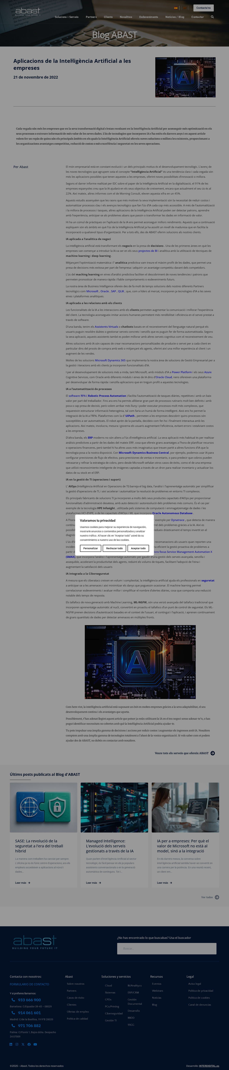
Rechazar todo (114, 548)
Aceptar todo (138, 548)
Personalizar (90, 548)
